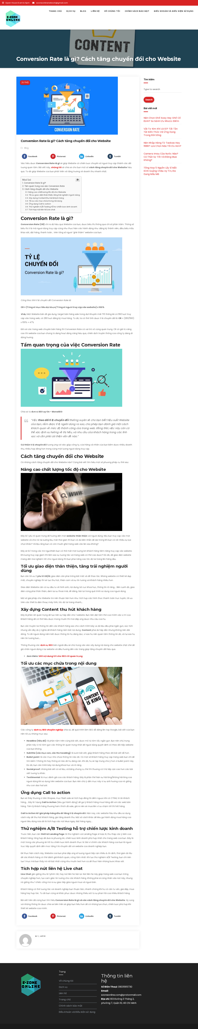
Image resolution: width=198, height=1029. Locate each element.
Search (149, 99)
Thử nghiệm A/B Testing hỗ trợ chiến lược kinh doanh (53, 206)
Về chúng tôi (112, 11)
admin (43, 936)
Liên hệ (95, 11)
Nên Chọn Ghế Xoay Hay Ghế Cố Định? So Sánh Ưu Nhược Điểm (162, 119)
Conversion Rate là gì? (35, 183)
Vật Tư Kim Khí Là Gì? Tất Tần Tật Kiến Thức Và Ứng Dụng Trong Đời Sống (161, 132)
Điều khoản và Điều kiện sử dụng (174, 11)
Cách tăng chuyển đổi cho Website (41, 189)
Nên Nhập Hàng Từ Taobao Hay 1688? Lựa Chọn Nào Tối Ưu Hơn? (162, 144)
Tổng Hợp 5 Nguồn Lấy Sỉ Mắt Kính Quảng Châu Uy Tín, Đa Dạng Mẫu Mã (160, 171)
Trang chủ (55, 11)
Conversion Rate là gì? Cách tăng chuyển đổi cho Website (66, 141)
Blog (83, 11)
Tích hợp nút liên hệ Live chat (42, 209)
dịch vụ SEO (46, 645)
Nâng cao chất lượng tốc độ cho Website (47, 192)
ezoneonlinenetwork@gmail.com (52, 2)
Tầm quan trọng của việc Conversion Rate (44, 186)
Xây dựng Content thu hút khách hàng (46, 198)
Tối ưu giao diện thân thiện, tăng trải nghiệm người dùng (54, 195)
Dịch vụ (70, 11)
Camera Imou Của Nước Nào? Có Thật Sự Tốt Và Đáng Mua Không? (161, 157)
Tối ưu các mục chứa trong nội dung (45, 201)
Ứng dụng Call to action (40, 204)
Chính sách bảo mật (137, 11)
